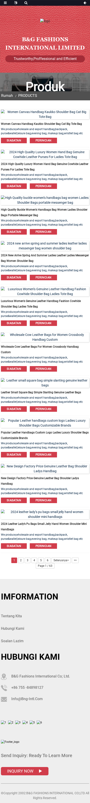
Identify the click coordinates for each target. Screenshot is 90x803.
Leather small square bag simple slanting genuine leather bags (41, 392)
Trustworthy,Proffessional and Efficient (45, 59)
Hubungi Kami (12, 628)
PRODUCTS (27, 95)
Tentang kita (11, 616)
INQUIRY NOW (20, 771)
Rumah (7, 95)
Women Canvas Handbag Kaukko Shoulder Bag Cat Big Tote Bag (41, 123)
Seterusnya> (61, 560)
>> (75, 560)
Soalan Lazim (12, 641)
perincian (43, 140)
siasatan (14, 140)
